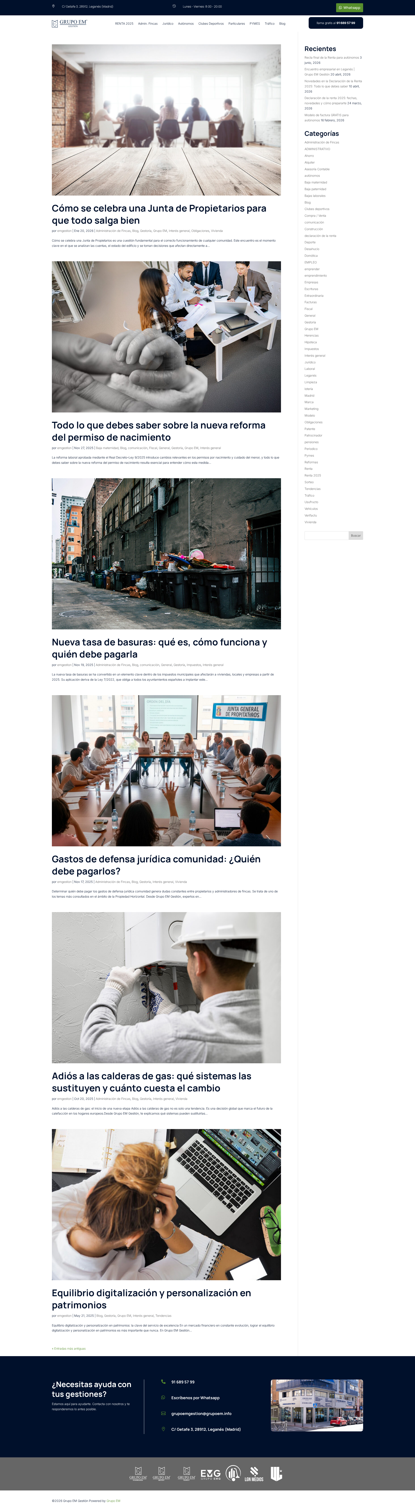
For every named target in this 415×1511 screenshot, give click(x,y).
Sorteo (309, 482)
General (164, 448)
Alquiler (310, 162)
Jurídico (167, 23)
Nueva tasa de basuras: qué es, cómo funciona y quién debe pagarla (159, 647)
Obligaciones (200, 231)
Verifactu (311, 515)
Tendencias (163, 1315)
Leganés (310, 375)
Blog (282, 23)
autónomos (312, 175)
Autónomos (186, 23)
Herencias (312, 335)
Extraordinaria (314, 295)
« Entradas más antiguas (69, 1348)
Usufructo (311, 502)
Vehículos (311, 508)
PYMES (255, 23)
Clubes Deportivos (211, 23)
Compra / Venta (315, 215)
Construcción (314, 229)
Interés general (179, 231)
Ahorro (309, 155)
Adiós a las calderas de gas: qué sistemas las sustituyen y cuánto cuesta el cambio (151, 1081)
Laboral (310, 369)
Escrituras (311, 289)
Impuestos (194, 665)
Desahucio (312, 249)
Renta (309, 468)
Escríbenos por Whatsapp (195, 1397)
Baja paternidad (315, 189)
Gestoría (146, 231)
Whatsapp (351, 7)
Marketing (311, 409)
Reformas (311, 462)
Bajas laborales (315, 195)
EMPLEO (311, 262)
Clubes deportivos (317, 209)
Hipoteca (311, 342)
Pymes (309, 455)
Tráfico (270, 23)
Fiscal (153, 448)
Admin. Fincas (148, 23)
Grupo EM (160, 231)
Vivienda (217, 231)
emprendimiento (316, 275)
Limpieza (311, 382)
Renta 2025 (313, 475)
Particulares (236, 23)
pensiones (312, 442)
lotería (309, 389)
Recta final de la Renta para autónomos (332, 57)
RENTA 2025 (124, 23)
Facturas (311, 302)
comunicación (137, 448)
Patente (310, 429)
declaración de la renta (320, 235)
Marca (309, 402)
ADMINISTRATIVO (317, 149)
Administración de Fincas (113, 231)
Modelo (310, 415)
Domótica (311, 255)
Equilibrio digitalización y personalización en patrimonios (151, 1298)
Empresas (311, 282)
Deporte (310, 242)
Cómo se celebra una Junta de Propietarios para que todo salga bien (159, 214)
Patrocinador (313, 435)
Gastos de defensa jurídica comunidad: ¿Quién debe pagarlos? (156, 864)
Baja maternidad (107, 448)
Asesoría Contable (317, 169)
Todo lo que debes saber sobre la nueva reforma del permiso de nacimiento (159, 431)
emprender (312, 269)
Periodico (311, 449)
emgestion (64, 231)
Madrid (309, 395)
